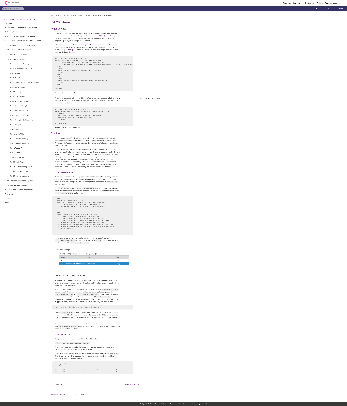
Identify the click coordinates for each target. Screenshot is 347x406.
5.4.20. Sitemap (16, 153)
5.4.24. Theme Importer (19, 171)
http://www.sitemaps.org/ (110, 36)
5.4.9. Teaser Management (20, 101)
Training (320, 3)
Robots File (59, 384)
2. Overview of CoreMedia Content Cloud (21, 27)
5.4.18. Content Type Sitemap (21, 143)
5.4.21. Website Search (18, 157)
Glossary (8, 198)
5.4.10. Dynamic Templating (20, 106)
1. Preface (8, 23)
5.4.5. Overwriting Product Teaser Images (25, 82)
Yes (76, 395)
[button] (4, 15)
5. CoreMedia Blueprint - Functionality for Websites (24, 40)
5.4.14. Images (15, 124)
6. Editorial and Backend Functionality (19, 190)
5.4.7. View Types (16, 92)
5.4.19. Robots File (16, 148)
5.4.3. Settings (15, 73)
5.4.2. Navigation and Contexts (21, 68)
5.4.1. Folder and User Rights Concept (24, 64)
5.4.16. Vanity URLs (17, 134)
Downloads (302, 3)
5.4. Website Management (17, 59)
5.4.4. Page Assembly (18, 78)
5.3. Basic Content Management (19, 54)
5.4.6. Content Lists (17, 87)
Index (7, 203)
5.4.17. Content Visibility (19, 139)
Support (311, 3)
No (82, 395)
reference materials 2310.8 (73, 15)
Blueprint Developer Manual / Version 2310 (20, 19)
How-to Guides (321, 9)
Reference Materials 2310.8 (335, 9)
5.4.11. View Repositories (19, 111)
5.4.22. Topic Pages (17, 162)
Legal (199, 404)
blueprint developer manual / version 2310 (98, 15)
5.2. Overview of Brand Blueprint (19, 50)
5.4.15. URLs (14, 129)
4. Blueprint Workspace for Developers (20, 36)
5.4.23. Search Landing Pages (21, 167)
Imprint (205, 404)
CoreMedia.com (331, 3)
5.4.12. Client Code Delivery (20, 115)
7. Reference (10, 194)
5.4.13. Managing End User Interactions (24, 120)
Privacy (194, 404)
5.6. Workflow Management (17, 185)
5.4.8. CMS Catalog (17, 97)
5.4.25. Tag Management (19, 176)
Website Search (131, 384)
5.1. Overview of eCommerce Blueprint (21, 45)
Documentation (289, 3)
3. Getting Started (12, 32)
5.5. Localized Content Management (20, 181)
